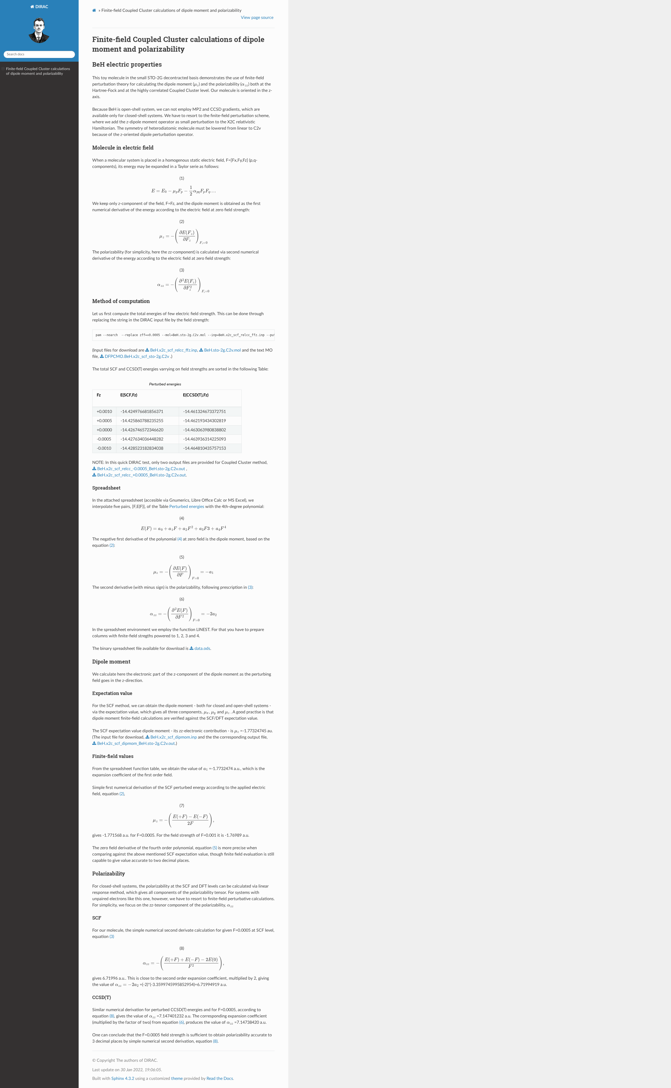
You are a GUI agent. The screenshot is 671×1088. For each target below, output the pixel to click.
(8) (112, 1016)
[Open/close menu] (3, 69)
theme (177, 1078)
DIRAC (41, 7)
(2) (112, 545)
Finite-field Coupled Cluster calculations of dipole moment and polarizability (38, 71)
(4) (179, 539)
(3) (250, 587)
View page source (257, 17)
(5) (215, 848)
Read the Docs (220, 1078)
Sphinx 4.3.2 (122, 1078)
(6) (181, 1022)
